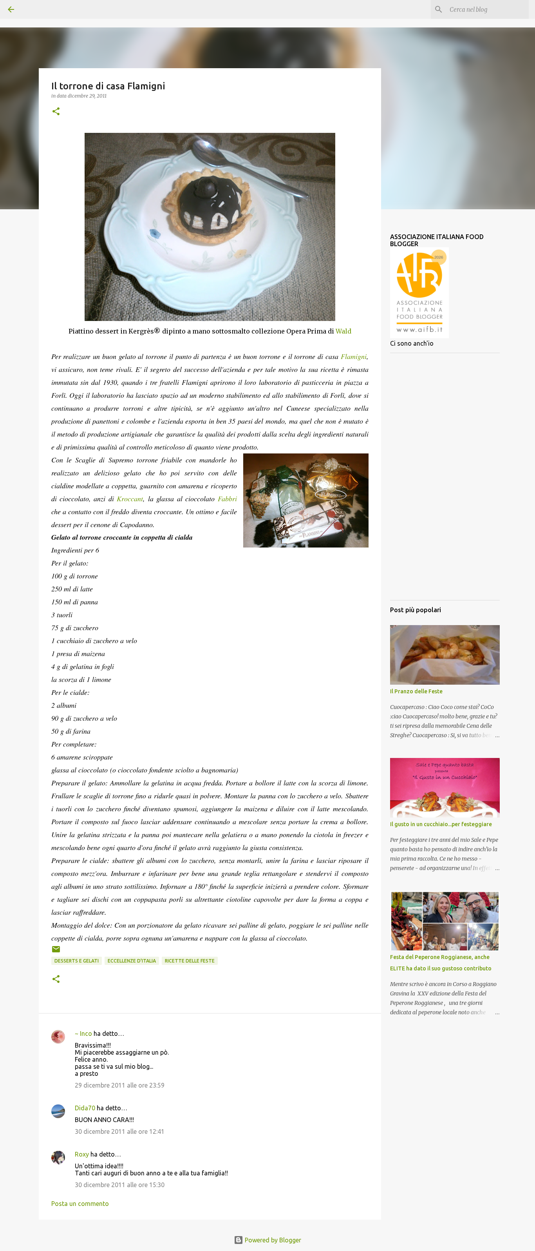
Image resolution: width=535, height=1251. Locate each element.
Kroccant (130, 498)
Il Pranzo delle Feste (416, 691)
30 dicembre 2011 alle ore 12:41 (119, 1131)
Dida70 (85, 1107)
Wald (343, 331)
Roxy (82, 1154)
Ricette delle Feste (190, 960)
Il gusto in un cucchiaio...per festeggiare (441, 824)
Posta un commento (80, 1203)
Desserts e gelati (76, 960)
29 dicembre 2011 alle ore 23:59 (119, 1085)
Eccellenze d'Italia (132, 960)
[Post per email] (56, 952)
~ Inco (83, 1033)
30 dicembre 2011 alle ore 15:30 (119, 1184)
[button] (56, 112)
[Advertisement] (445, 476)
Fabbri (227, 498)
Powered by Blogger (272, 1240)
